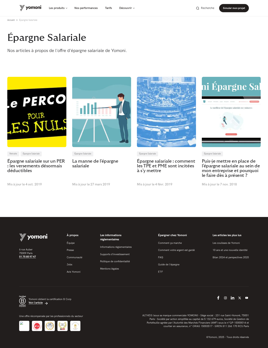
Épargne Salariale (31, 153)
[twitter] (239, 298)
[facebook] (218, 298)
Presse (70, 250)
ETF (160, 271)
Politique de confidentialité (115, 261)
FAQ (160, 257)
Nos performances (86, 8)
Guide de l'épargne (168, 264)
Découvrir (125, 8)
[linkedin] (232, 298)
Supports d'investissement (115, 254)
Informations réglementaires (116, 247)
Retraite (13, 153)
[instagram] (225, 298)
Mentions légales (109, 268)
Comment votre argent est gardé (176, 250)
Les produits (57, 8)
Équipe (71, 243)
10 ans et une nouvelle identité (230, 250)
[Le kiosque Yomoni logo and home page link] (30, 8)
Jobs (69, 264)
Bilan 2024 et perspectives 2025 (231, 257)
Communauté (74, 257)
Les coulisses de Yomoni (226, 243)
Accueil (11, 20)
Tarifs (108, 8)
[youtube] (246, 298)
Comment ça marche (170, 243)
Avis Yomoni (73, 271)
